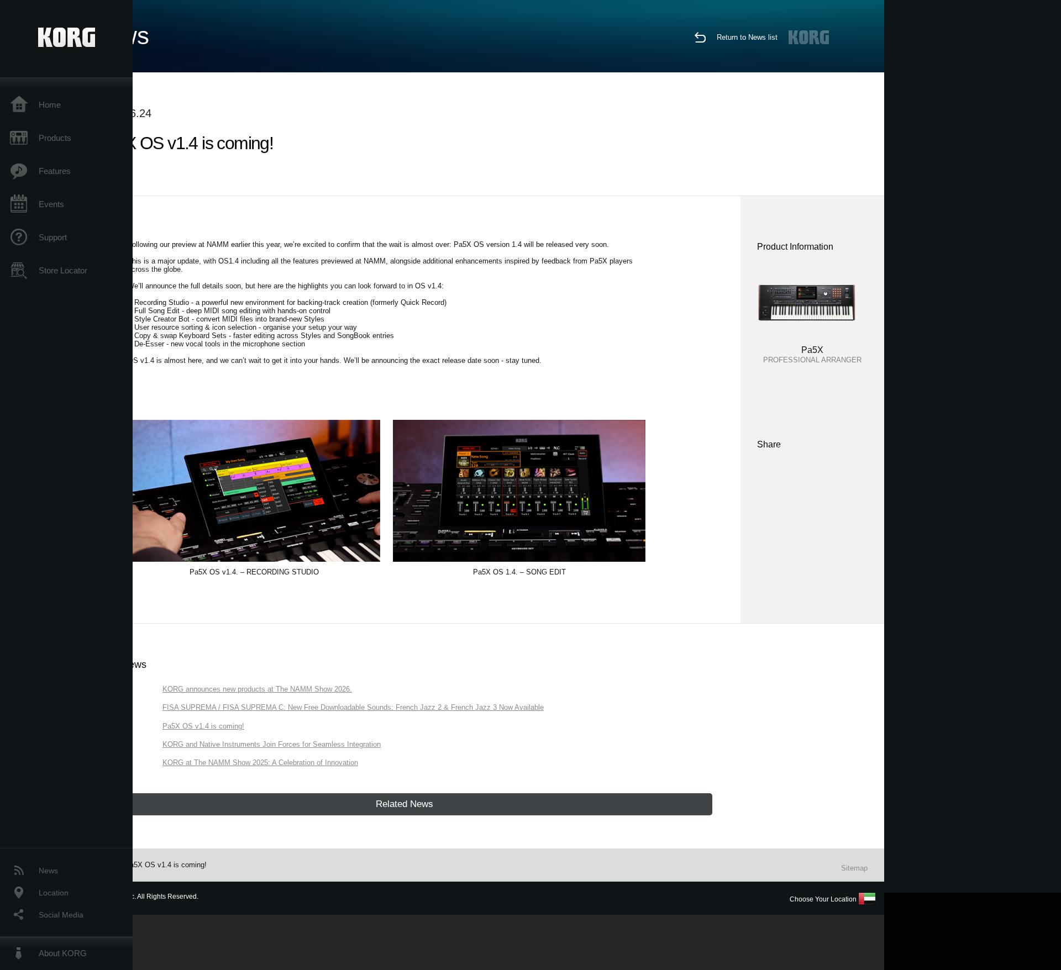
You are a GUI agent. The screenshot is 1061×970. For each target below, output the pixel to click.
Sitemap (854, 868)
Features (55, 171)
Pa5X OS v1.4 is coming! (203, 726)
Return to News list (747, 37)
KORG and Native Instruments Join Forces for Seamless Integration (271, 744)
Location (54, 892)
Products (55, 138)
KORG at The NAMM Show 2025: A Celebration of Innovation (260, 762)
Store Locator (63, 270)
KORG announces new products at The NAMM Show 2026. (257, 689)
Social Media (61, 914)
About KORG (63, 953)
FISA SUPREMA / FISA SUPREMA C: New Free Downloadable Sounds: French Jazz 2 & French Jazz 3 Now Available (353, 707)
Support (53, 237)
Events (51, 204)
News (48, 870)
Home (50, 104)
